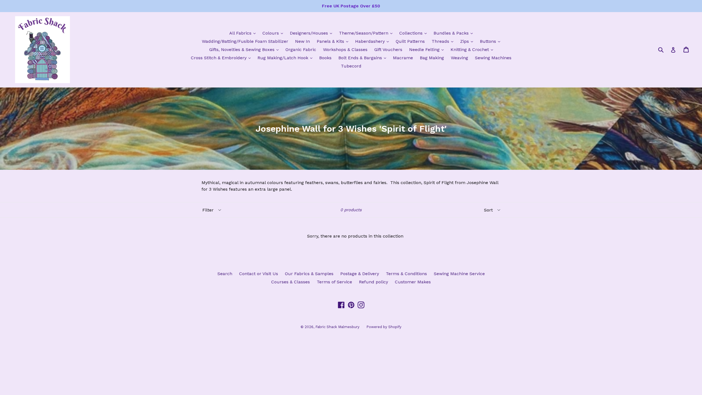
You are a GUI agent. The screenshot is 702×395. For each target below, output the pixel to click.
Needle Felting (427, 49)
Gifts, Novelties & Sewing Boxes (245, 49)
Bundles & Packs (454, 33)
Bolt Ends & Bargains (363, 57)
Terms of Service (334, 281)
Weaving (459, 57)
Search (224, 273)
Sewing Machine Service (459, 273)
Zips (468, 41)
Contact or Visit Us (258, 273)
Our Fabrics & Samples (309, 273)
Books (325, 57)
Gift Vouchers (388, 49)
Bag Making (432, 57)
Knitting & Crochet (473, 49)
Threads (444, 41)
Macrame (403, 57)
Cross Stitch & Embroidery (222, 57)
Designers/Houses (312, 33)
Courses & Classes (290, 281)
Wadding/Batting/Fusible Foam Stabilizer (245, 41)
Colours (274, 33)
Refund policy (373, 281)
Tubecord (351, 66)
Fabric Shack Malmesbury (337, 327)
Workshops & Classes (345, 49)
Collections (414, 33)
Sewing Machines (493, 57)
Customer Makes (413, 281)
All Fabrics (243, 33)
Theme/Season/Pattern (367, 33)
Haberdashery (373, 41)
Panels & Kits (334, 41)
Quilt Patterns (410, 41)
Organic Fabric (300, 49)
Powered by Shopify (383, 327)
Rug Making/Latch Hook (286, 57)
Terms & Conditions (406, 273)
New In (302, 41)
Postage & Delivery (359, 273)
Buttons (491, 41)
